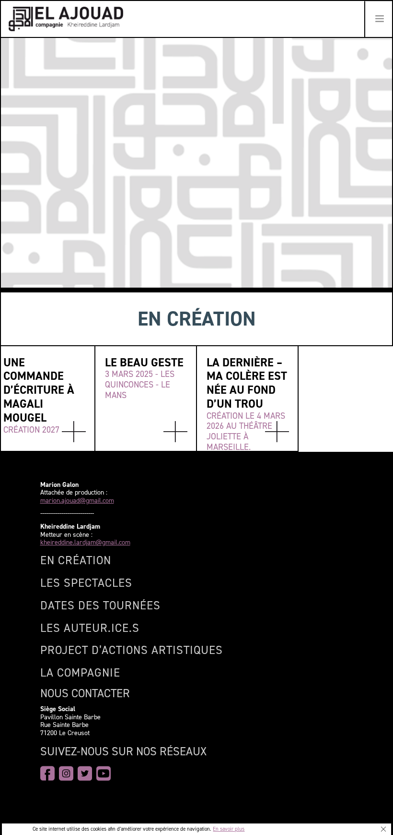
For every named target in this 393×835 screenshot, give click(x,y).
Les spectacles (86, 583)
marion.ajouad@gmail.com (77, 501)
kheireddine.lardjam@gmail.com (85, 543)
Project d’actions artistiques (131, 650)
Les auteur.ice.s (89, 628)
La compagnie (80, 672)
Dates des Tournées (100, 605)
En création (75, 560)
